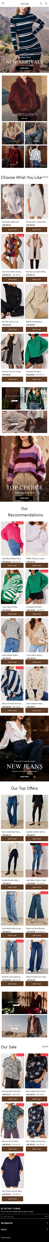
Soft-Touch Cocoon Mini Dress (11, 1191)
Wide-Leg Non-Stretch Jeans (35, 928)
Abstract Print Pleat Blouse (10, 1141)
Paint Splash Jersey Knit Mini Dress (35, 1141)
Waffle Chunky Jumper (35, 558)
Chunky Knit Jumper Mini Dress (36, 221)
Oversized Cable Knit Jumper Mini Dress (10, 221)
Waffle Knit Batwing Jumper (34, 321)
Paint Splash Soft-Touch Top (35, 1091)
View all (45, 176)
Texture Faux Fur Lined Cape (11, 371)
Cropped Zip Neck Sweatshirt (33, 371)
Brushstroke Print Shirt (11, 1091)
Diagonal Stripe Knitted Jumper (11, 703)
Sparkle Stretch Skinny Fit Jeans (35, 831)
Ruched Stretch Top (10, 321)
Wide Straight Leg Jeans (36, 976)
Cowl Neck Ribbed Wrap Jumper (12, 558)
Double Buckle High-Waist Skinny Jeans (10, 880)
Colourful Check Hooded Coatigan (12, 271)
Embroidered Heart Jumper (10, 655)
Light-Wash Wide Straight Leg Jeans (12, 928)
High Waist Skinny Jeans (36, 880)
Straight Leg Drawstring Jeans (12, 976)
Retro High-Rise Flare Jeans (10, 831)
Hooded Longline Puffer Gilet (35, 271)
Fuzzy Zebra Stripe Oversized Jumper (9, 606)
